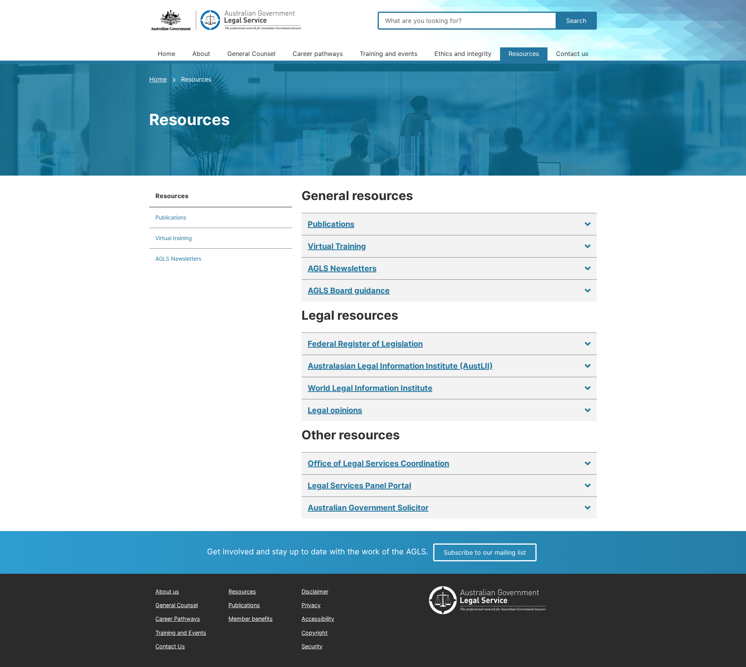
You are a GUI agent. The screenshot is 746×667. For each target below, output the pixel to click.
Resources (524, 53)
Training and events (388, 53)
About (201, 53)
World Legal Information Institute (370, 388)
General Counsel (251, 53)
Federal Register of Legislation (365, 343)
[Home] (227, 20)
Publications (170, 217)
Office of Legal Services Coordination (378, 463)
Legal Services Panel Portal (359, 485)
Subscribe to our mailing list (485, 552)
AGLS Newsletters (178, 258)
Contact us (572, 53)
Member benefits (250, 618)
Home (166, 53)
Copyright (315, 632)
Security (312, 646)
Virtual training (173, 238)
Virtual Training (337, 246)
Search (576, 20)
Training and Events (180, 632)
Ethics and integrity (463, 53)
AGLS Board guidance (349, 290)
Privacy (311, 605)
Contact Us (170, 646)
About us (167, 591)
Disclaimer (315, 591)
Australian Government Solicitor (368, 507)
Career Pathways (177, 618)
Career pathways (318, 53)
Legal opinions (335, 410)
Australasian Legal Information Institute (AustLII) (400, 366)
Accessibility (318, 618)
